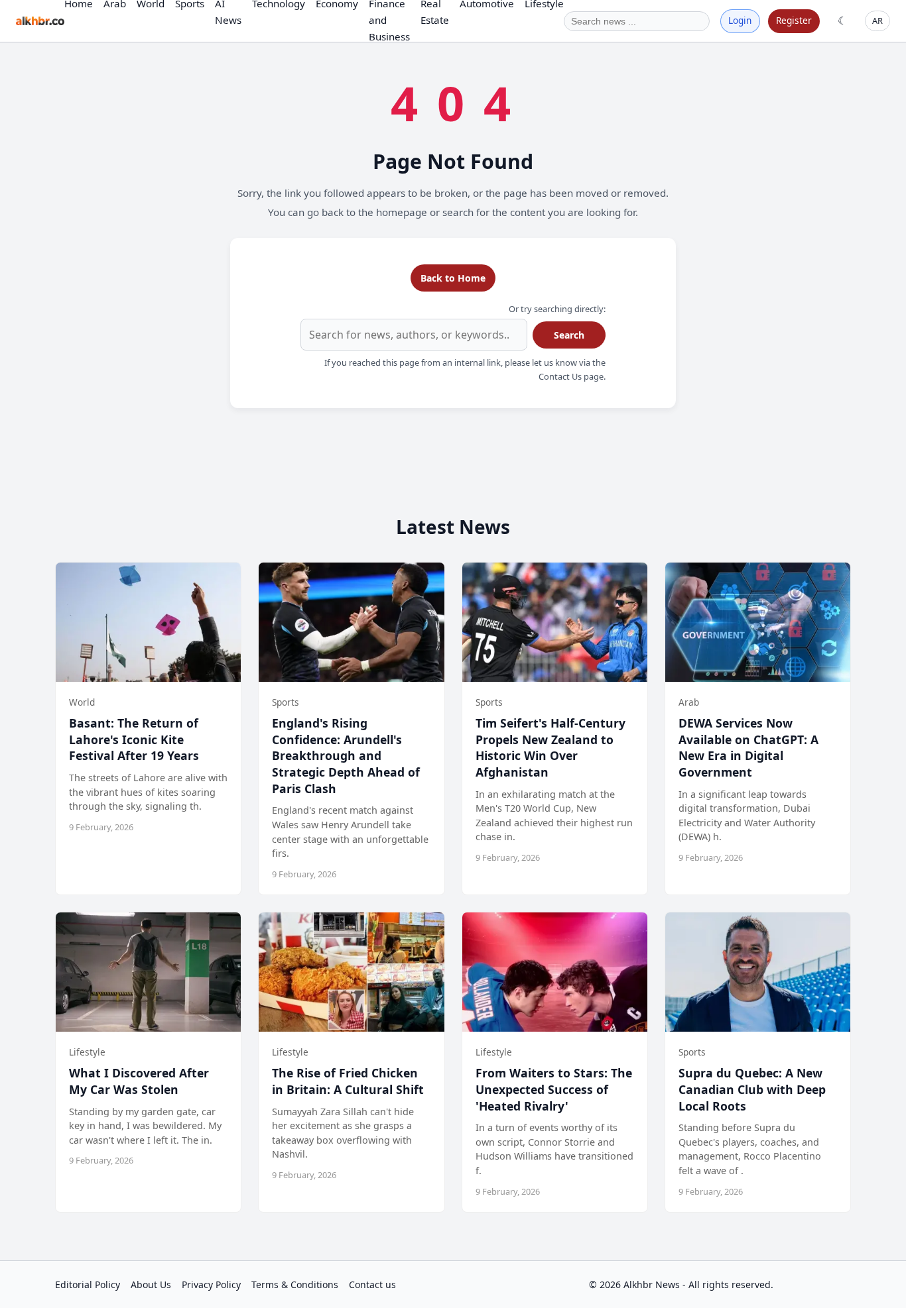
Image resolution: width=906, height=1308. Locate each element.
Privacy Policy (211, 1284)
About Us (151, 1284)
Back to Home (453, 278)
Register (794, 20)
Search (569, 335)
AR (877, 21)
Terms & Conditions (294, 1284)
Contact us (372, 1284)
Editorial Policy (87, 1284)
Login (739, 20)
